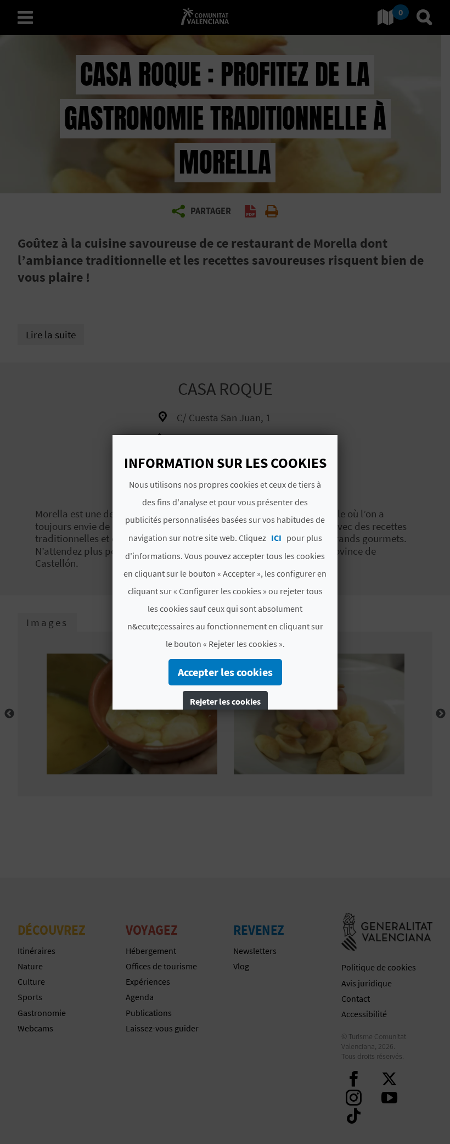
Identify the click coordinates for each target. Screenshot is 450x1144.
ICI (276, 537)
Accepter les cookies (225, 672)
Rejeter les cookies (225, 701)
